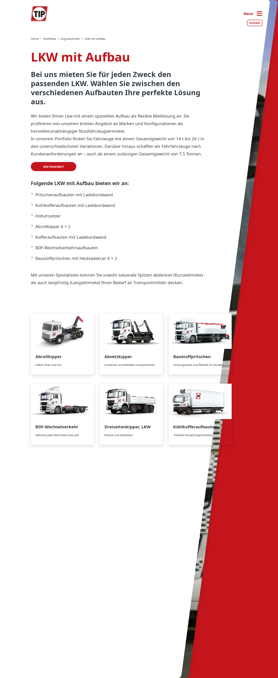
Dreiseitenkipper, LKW (131, 414)
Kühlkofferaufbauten (200, 414)
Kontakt (254, 23)
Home (35, 39)
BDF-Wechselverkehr (62, 414)
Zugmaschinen (70, 39)
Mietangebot (53, 166)
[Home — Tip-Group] (39, 13)
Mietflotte (49, 39)
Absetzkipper (131, 344)
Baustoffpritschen (200, 344)
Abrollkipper (62, 344)
